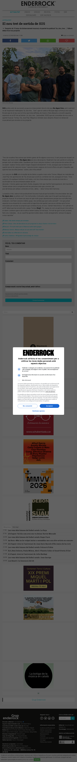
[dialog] (38, 381)
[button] (38, 380)
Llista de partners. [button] (50, 391)
